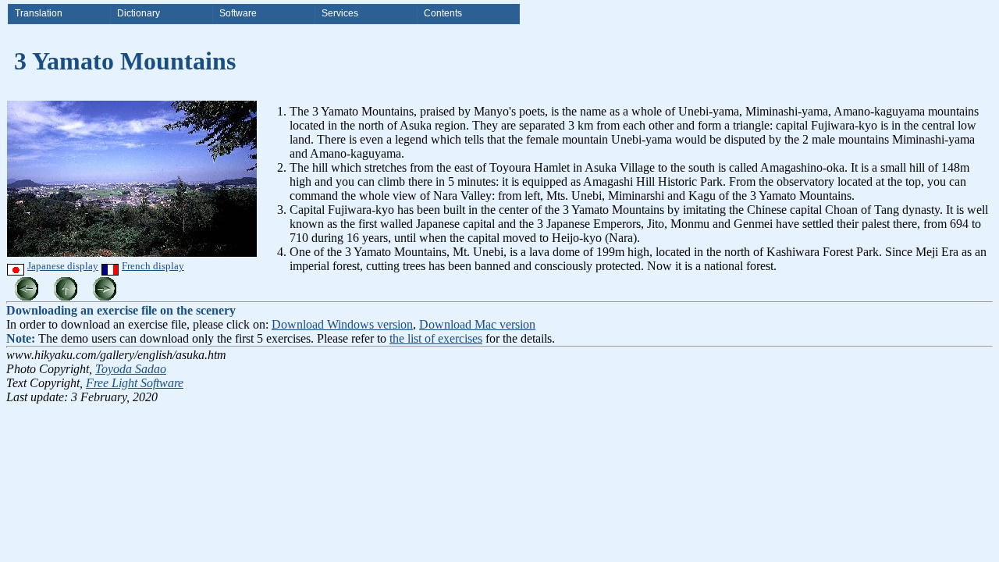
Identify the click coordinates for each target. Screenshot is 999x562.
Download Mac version (477, 324)
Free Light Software (134, 382)
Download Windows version (342, 324)
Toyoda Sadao (130, 368)
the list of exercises (435, 338)
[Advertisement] (542, 291)
